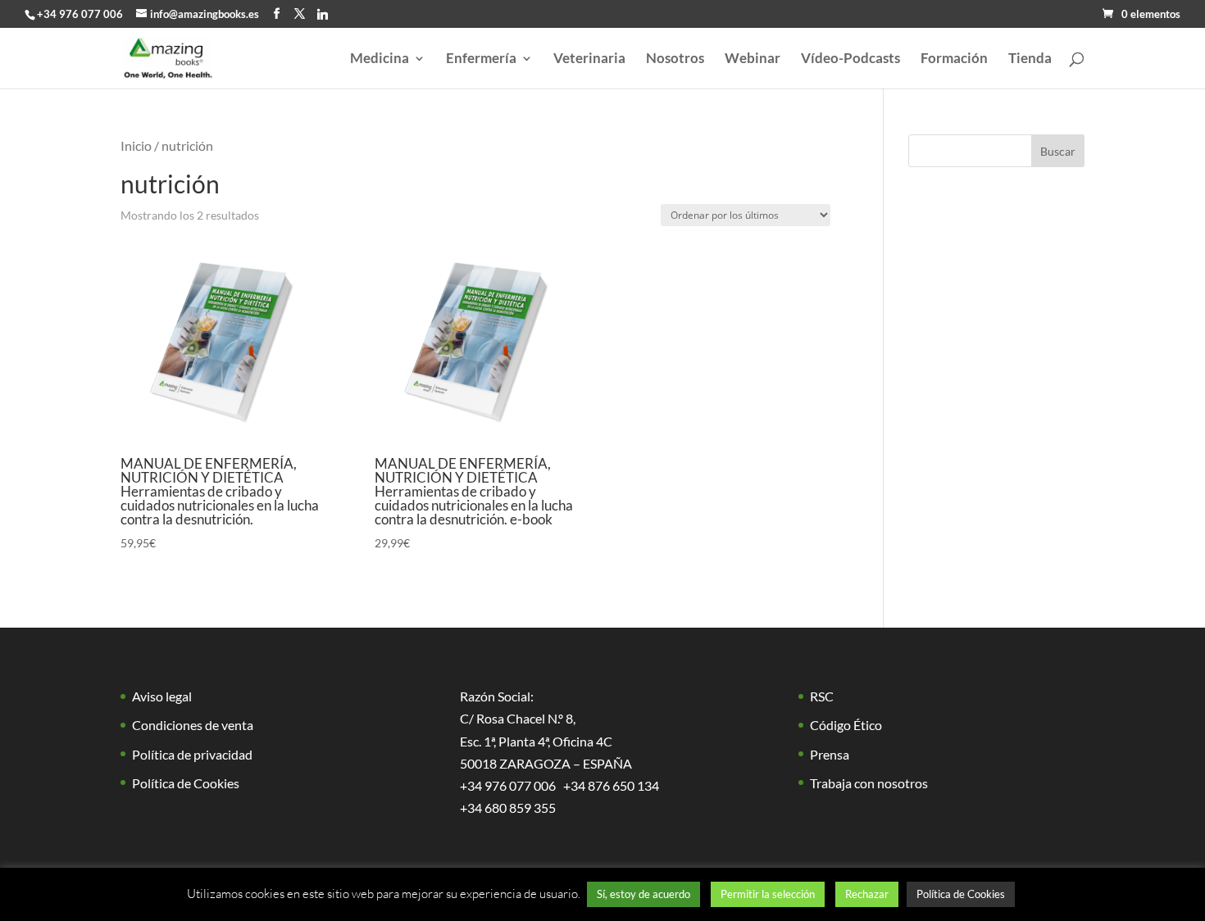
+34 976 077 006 (80, 13)
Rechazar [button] (867, 894)
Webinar (752, 59)
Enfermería (481, 59)
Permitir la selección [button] (768, 894)
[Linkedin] (322, 14)
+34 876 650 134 (611, 785)
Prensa (829, 754)
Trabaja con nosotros (869, 783)
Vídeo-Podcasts (850, 59)
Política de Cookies (185, 783)
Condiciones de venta (192, 725)
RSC (822, 696)
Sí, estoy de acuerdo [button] (643, 894)
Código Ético (846, 725)
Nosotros (675, 59)
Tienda (1030, 59)
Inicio (136, 145)
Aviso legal (162, 696)
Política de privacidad (192, 754)
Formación (954, 59)
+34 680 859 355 (508, 807)
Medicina (379, 59)
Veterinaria (589, 59)
